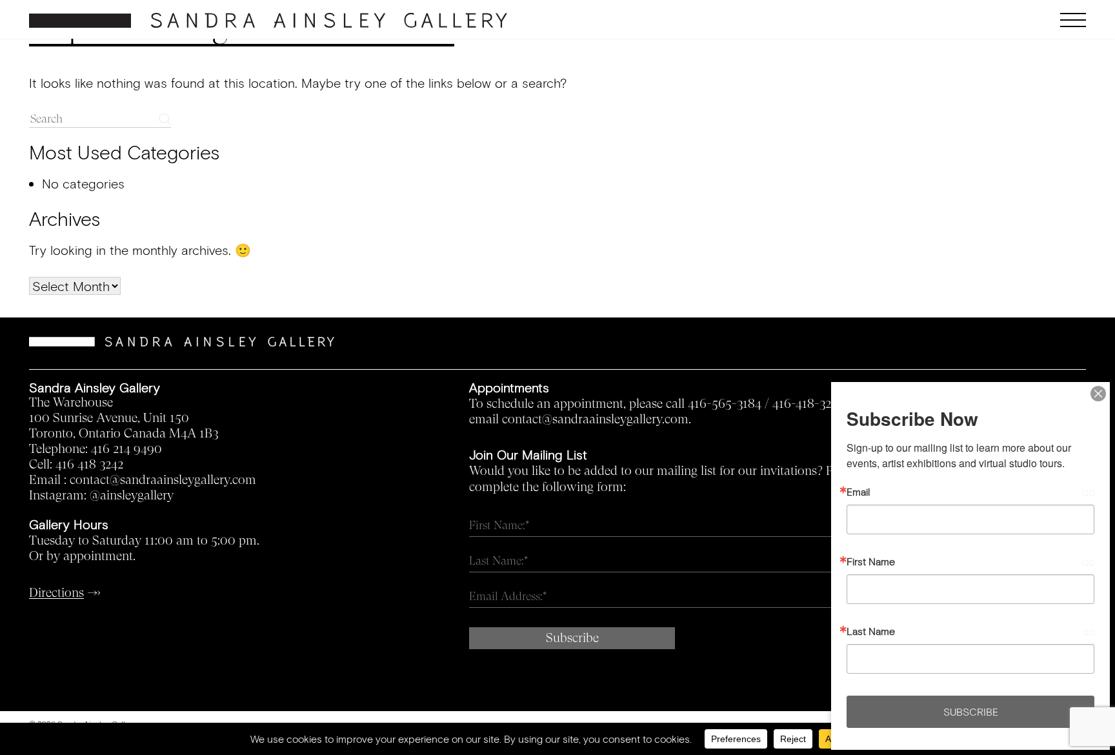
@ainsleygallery (132, 495)
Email (858, 492)
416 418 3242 (89, 465)
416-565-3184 (724, 404)
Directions (56, 593)
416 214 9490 (126, 449)
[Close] (1098, 393)
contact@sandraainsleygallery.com (163, 480)
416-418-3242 (807, 404)
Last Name (871, 631)
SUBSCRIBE (970, 711)
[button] (954, 20)
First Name (871, 561)
